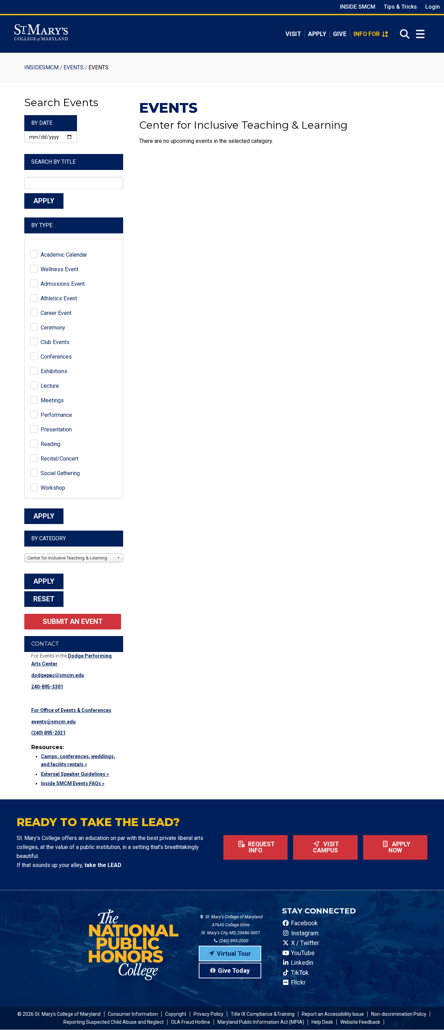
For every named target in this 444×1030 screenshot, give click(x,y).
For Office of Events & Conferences (71, 710)
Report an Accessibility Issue (333, 1014)
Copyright (175, 1014)
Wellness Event (59, 269)
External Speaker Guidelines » (75, 774)
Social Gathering (60, 473)
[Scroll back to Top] (427, 1013)
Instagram (304, 933)
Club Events (55, 342)
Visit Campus (326, 847)
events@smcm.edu (53, 721)
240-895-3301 (47, 686)
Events (73, 67)
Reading (50, 444)
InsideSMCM (41, 67)
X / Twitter (304, 942)
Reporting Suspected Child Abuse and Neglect (113, 1022)
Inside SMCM (357, 6)
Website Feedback (360, 1022)
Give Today (234, 970)
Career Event (56, 313)
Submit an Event (73, 621)
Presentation (56, 429)
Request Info (261, 847)
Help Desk (322, 1022)
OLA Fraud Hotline (190, 1022)
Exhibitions (54, 371)
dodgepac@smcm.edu (57, 675)
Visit (293, 34)
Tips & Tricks (400, 6)
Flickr (298, 982)
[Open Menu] (420, 34)
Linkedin (301, 962)
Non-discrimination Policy (398, 1014)
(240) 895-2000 (233, 940)
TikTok (299, 972)
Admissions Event (63, 284)
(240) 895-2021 (48, 733)
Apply (317, 34)
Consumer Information (133, 1014)
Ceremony (53, 327)
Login (432, 6)
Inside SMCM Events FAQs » (72, 783)
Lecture (50, 386)
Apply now (399, 847)
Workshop (53, 487)
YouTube (302, 953)
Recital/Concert (59, 458)
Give (340, 34)
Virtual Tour (234, 953)
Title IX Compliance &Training (262, 1014)
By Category (48, 538)
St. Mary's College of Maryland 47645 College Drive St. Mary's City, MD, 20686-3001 (232, 924)
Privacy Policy (208, 1014)
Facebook (304, 923)
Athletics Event (59, 298)
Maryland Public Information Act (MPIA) (260, 1022)
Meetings (52, 400)
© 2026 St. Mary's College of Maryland (59, 1014)
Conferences (56, 356)
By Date (41, 123)
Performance (56, 415)
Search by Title (53, 161)
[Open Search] (402, 34)
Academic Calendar (64, 254)
